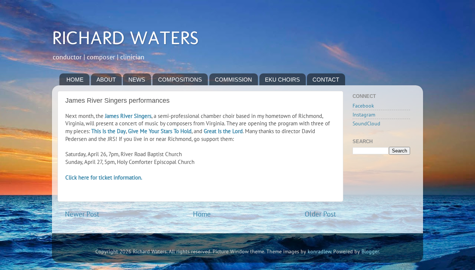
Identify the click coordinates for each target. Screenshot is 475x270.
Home (202, 214)
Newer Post (82, 214)
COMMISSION (233, 79)
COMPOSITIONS (180, 79)
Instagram (364, 114)
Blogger (370, 251)
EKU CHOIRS (282, 79)
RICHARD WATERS (125, 38)
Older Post (320, 214)
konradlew (319, 251)
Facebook (363, 105)
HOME (74, 79)
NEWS (136, 79)
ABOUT (106, 79)
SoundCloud (366, 123)
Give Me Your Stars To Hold (159, 131)
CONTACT (325, 79)
